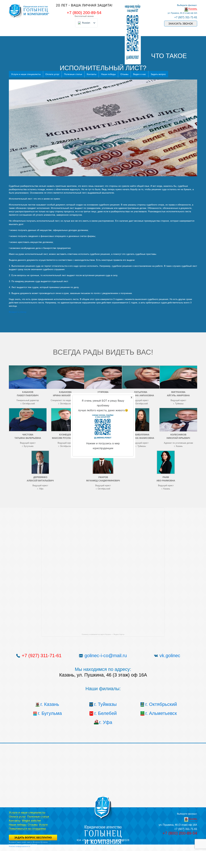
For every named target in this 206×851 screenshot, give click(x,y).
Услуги (43, 824)
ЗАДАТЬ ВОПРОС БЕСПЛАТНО (33, 837)
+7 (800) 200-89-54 (84, 12)
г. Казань (49, 704)
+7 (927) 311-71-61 (185, 17)
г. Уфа (105, 722)
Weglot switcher (31, 820)
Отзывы (124, 74)
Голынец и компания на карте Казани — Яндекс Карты (103, 634)
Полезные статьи (73, 74)
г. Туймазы (105, 704)
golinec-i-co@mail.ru (105, 655)
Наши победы (108, 74)
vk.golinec (169, 655)
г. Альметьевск (161, 713)
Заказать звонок (180, 23)
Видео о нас (139, 74)
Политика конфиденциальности (19, 846)
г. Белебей (105, 713)
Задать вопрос (158, 74)
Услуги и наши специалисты (26, 74)
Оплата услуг (52, 74)
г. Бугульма (50, 713)
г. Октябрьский (161, 704)
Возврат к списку (17, 312)
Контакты (91, 74)
